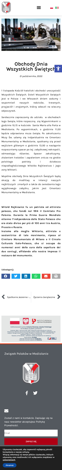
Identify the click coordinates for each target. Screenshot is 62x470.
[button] (58, 68)
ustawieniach (9, 460)
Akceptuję (10, 465)
